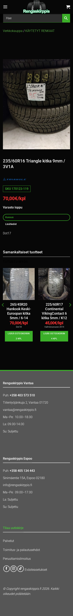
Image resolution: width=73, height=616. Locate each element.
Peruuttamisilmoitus (17, 559)
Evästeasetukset (36, 570)
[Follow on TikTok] (20, 568)
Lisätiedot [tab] (11, 224)
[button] (5, 7)
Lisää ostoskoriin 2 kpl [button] (19, 336)
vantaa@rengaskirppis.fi (19, 410)
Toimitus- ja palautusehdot (21, 550)
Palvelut (8, 541)
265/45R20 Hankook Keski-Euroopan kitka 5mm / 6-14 (19, 311)
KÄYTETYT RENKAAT (40, 31)
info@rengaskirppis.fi (17, 485)
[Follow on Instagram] (13, 568)
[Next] (70, 313)
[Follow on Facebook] (6, 568)
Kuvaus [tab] (9, 217)
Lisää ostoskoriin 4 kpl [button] (54, 336)
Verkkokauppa (13, 31)
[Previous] (3, 313)
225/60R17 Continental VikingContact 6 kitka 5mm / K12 (54, 311)
